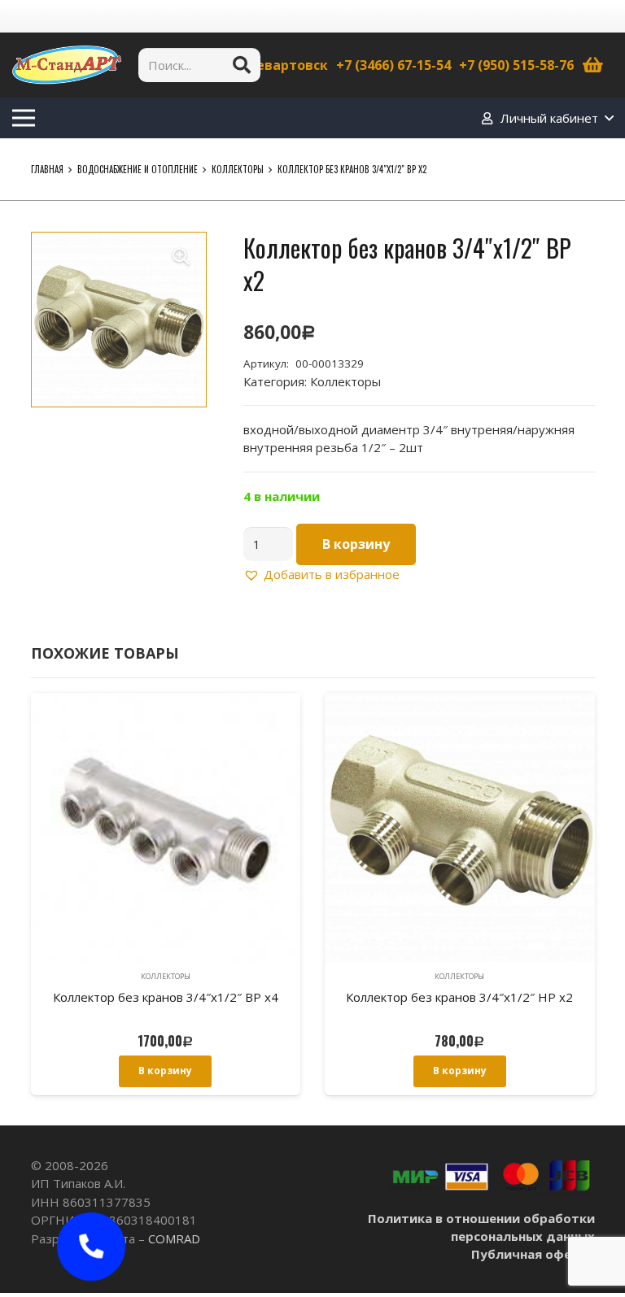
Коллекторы (238, 169)
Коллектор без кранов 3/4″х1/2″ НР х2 (459, 997)
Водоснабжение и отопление (137, 169)
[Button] (91, 1247)
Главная (47, 169)
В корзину (356, 544)
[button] (181, 257)
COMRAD (174, 1238)
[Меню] (23, 118)
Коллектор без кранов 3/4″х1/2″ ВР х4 (165, 997)
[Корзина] (593, 65)
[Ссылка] (66, 65)
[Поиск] (242, 65)
